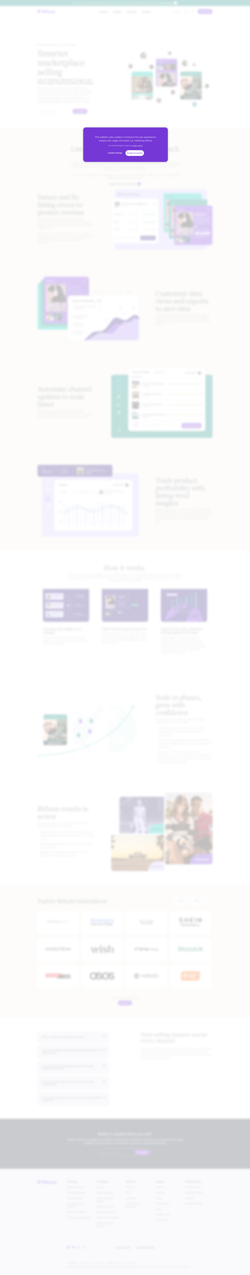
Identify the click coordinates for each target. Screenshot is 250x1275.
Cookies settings (115, 153)
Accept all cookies (135, 153)
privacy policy (137, 146)
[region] (125, 144)
